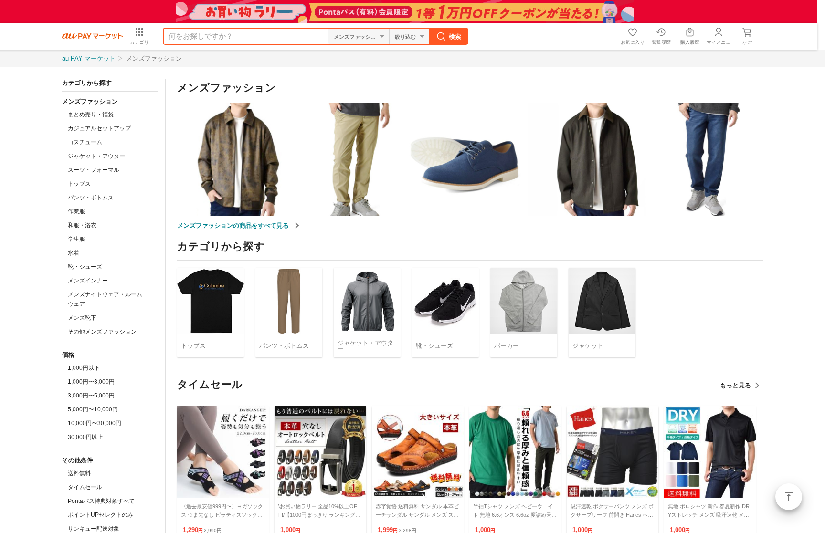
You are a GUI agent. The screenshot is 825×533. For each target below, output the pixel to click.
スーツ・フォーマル (93, 170)
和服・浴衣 (82, 225)
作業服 (76, 211)
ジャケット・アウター (96, 156)
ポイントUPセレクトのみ (100, 515)
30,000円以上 (85, 437)
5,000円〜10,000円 (93, 409)
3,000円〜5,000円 (91, 395)
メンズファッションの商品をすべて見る (234, 225)
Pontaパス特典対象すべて (101, 501)
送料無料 (79, 473)
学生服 (76, 239)
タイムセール (85, 487)
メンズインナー (88, 280)
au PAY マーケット (89, 58)
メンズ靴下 (82, 317)
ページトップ (788, 496)
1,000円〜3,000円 (91, 381)
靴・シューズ (85, 266)
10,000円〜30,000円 (94, 423)
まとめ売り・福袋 (91, 114)
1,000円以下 (84, 368)
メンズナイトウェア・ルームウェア (105, 299)
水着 (73, 253)
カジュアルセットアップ (99, 128)
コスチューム (85, 142)
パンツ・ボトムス (91, 197)
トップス (79, 183)
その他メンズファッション (102, 331)
